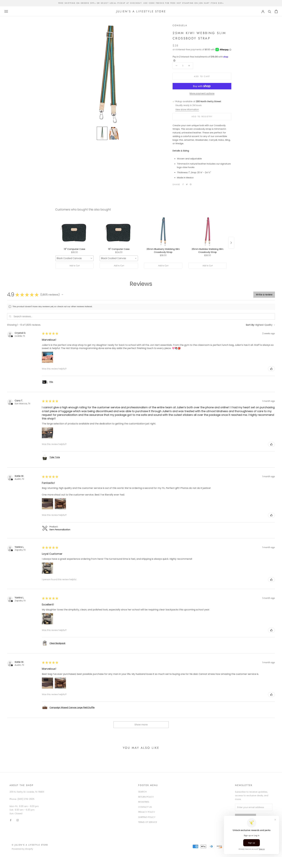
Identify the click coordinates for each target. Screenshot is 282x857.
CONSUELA (180, 25)
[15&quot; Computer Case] (119, 231)
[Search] (269, 11)
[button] (62, 294)
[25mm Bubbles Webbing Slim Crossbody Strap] (207, 231)
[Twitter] (187, 184)
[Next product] (231, 243)
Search (142, 791)
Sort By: (250, 325)
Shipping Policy (146, 817)
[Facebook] (183, 184)
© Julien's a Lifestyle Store (30, 844)
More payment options (202, 93)
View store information (187, 109)
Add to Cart (74, 265)
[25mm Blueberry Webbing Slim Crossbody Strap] (163, 231)
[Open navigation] (6, 11)
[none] (102, 133)
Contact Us (145, 806)
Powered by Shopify (22, 848)
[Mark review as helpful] (271, 368)
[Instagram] (17, 820)
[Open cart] (276, 11)
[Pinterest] (191, 184)
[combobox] (74, 258)
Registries (143, 801)
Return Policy (146, 796)
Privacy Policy (146, 811)
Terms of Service (147, 822)
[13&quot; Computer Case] (74, 231)
